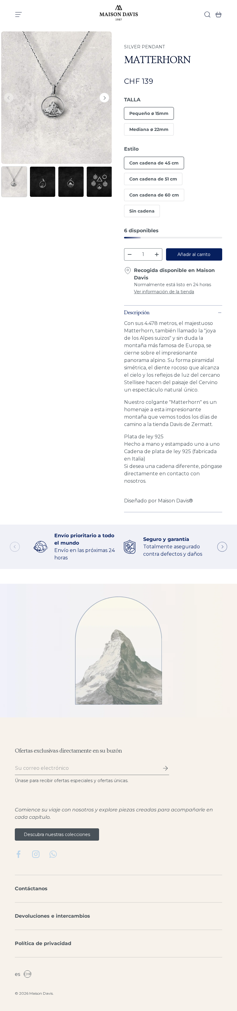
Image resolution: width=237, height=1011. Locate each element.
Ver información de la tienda (164, 291)
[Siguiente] (104, 98)
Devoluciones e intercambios (52, 916)
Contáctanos (31, 888)
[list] (56, 97)
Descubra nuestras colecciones (57, 834)
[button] (216, 14)
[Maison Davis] (118, 14)
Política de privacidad (43, 943)
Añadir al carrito (193, 254)
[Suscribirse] (161, 768)
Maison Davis (41, 993)
